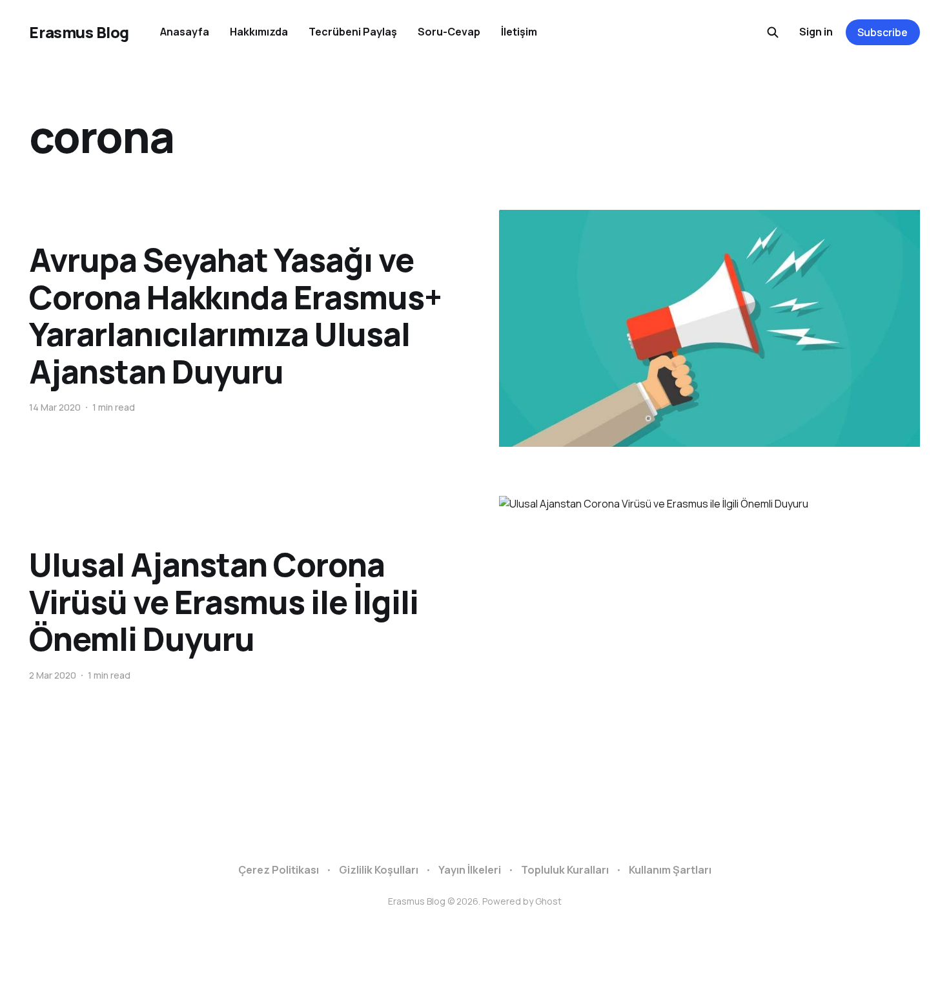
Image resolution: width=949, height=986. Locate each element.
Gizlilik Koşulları (378, 870)
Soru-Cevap (449, 32)
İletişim (519, 32)
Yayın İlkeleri (469, 870)
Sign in (816, 32)
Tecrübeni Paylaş (353, 32)
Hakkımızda (259, 32)
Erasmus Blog (78, 32)
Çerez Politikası (278, 870)
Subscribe (882, 32)
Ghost (548, 901)
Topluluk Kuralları (565, 870)
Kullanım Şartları (670, 870)
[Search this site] (772, 32)
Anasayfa (184, 32)
